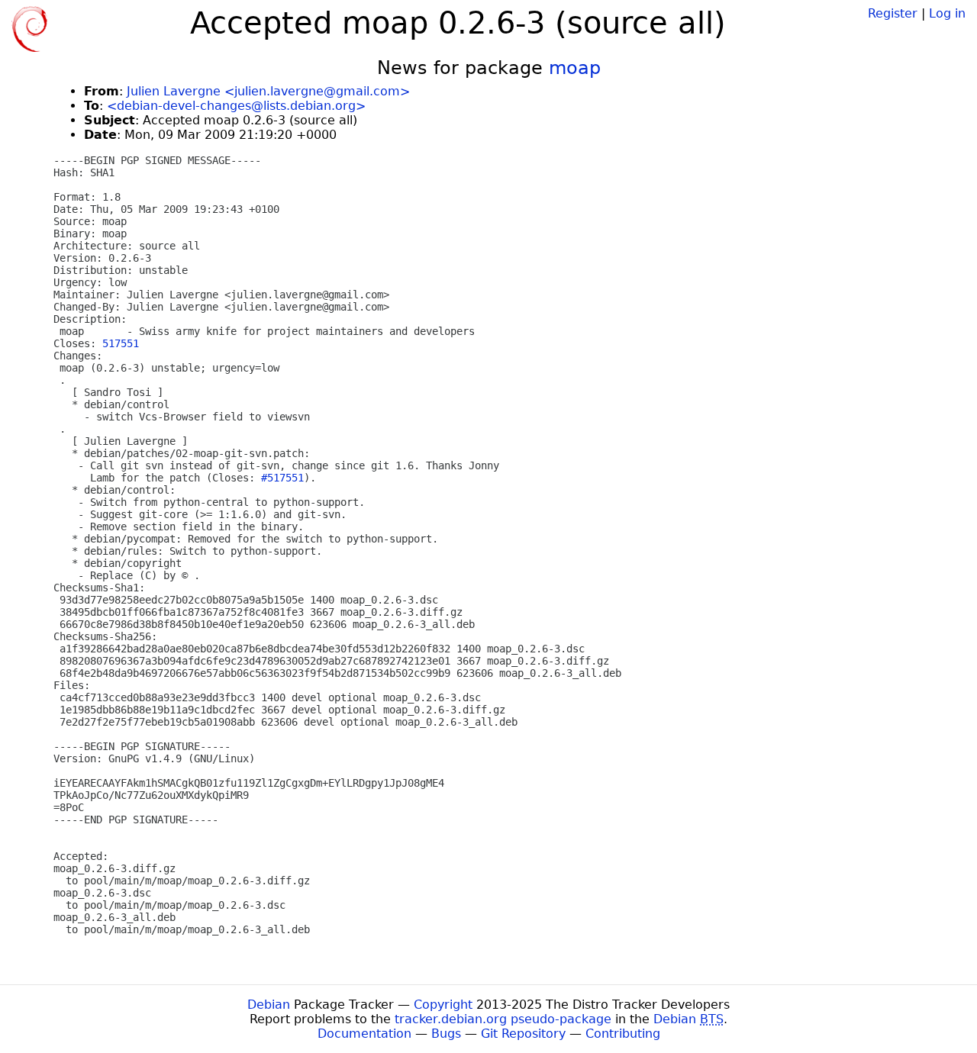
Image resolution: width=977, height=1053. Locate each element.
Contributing (622, 1033)
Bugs (446, 1033)
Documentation (364, 1033)
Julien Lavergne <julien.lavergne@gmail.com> (268, 91)
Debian (268, 1004)
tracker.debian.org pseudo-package (503, 1019)
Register (892, 13)
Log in (947, 13)
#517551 (282, 478)
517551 (120, 343)
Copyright (443, 1004)
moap (575, 68)
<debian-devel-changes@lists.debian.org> (236, 105)
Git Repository (523, 1033)
